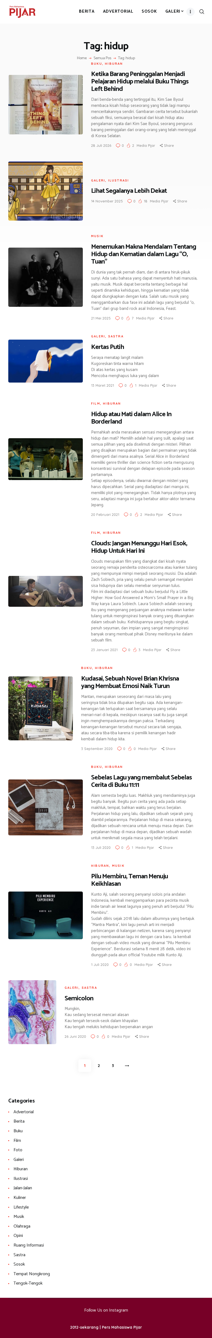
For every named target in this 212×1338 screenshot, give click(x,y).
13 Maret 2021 (102, 385)
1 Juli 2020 (100, 964)
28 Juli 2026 (101, 145)
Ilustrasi (118, 180)
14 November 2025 (107, 201)
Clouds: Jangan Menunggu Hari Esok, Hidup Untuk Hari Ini (139, 547)
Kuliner (20, 1197)
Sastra (116, 336)
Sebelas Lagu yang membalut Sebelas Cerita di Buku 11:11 (141, 781)
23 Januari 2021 (104, 650)
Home (82, 58)
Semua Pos (102, 58)
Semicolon (79, 998)
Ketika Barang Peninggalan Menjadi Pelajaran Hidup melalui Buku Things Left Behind (140, 82)
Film (95, 403)
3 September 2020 (97, 748)
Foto (18, 1150)
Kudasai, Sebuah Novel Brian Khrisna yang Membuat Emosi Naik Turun (130, 682)
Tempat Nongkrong (32, 1274)
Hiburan (114, 64)
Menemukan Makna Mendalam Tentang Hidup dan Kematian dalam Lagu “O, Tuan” (143, 254)
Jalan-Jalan (23, 1188)
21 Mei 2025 (101, 318)
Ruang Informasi (29, 1245)
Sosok (19, 1264)
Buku (96, 64)
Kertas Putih (107, 347)
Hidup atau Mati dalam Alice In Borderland (131, 418)
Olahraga (22, 1226)
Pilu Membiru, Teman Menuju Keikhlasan (129, 880)
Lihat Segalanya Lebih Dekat (129, 191)
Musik (97, 236)
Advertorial (24, 1112)
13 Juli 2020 (101, 847)
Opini (18, 1235)
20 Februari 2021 (105, 514)
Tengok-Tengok (28, 1283)
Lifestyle (21, 1207)
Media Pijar (146, 145)
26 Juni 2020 (75, 1036)
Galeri (98, 180)
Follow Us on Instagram (106, 1310)
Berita (19, 1121)
